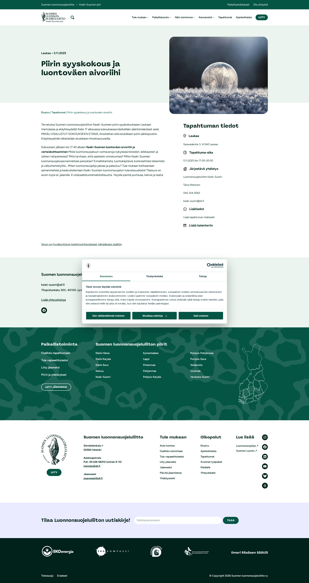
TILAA (230, 520)
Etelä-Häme (103, 353)
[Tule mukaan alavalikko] (148, 17)
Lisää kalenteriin (201, 225)
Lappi (146, 359)
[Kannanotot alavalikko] (213, 17)
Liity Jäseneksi (56, 387)
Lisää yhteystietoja (53, 300)
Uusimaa (195, 370)
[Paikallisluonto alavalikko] (170, 17)
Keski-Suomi (103, 376)
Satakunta (196, 365)
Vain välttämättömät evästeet (108, 315)
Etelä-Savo (102, 365)
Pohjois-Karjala (152, 376)
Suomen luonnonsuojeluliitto (57, 4)
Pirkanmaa (149, 365)
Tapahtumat (59, 112)
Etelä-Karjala (103, 359)
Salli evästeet (200, 315)
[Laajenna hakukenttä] (72, 17)
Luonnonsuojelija (246, 445)
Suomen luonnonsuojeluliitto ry (249, 575)
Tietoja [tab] (203, 276)
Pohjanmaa (149, 370)
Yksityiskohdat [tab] (154, 276)
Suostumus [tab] (106, 276)
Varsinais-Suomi (199, 376)
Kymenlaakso (151, 353)
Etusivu (45, 112)
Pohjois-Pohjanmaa (201, 353)
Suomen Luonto (245, 450)
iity (54, 472)
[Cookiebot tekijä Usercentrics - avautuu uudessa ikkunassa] (209, 265)
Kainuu (100, 370)
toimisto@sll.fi (92, 466)
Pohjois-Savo (198, 359)
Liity (261, 17)
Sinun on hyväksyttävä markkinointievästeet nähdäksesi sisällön (81, 244)
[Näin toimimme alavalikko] (194, 17)
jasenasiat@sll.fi (93, 478)
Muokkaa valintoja (153, 315)
